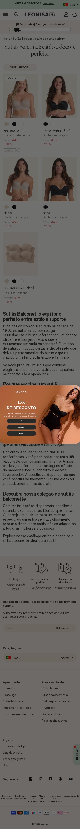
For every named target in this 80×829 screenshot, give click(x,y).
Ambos (21, 433)
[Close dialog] (76, 388)
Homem (21, 427)
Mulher (21, 421)
